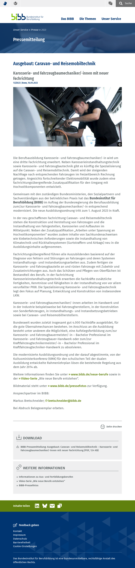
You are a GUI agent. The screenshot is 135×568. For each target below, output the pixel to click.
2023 (43, 29)
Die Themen (88, 19)
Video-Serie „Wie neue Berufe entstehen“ (42, 481)
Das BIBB (67, 19)
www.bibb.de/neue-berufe (89, 374)
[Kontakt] (110, 3)
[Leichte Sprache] (15, 3)
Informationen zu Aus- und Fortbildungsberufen (46, 476)
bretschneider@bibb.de (64, 401)
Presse (35, 29)
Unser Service (111, 19)
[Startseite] (32, 17)
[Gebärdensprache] (5, 3)
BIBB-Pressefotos (28, 485)
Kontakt (17, 531)
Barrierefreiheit (21, 542)
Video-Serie (29, 378)
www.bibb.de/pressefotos (68, 386)
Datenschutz (20, 538)
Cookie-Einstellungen (25, 546)
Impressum (19, 534)
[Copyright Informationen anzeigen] (120, 144)
